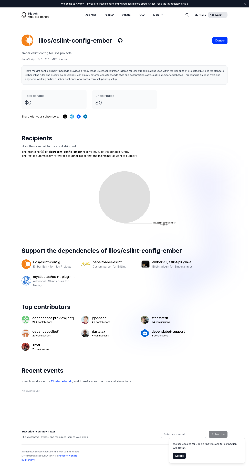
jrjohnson (99, 318)
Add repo (91, 14)
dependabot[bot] (45, 332)
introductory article (67, 455)
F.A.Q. (142, 14)
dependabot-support (168, 332)
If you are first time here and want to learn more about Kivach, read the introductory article (124, 3)
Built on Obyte (29, 460)
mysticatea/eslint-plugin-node (54, 277)
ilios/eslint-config (46, 262)
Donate (220, 40)
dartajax (98, 332)
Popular (109, 14)
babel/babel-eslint (107, 262)
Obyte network (61, 381)
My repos (200, 15)
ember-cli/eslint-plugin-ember (173, 262)
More (156, 14)
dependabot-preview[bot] (53, 318)
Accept (179, 455)
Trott (36, 345)
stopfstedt (160, 318)
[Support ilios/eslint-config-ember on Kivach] (79, 116)
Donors (126, 14)
